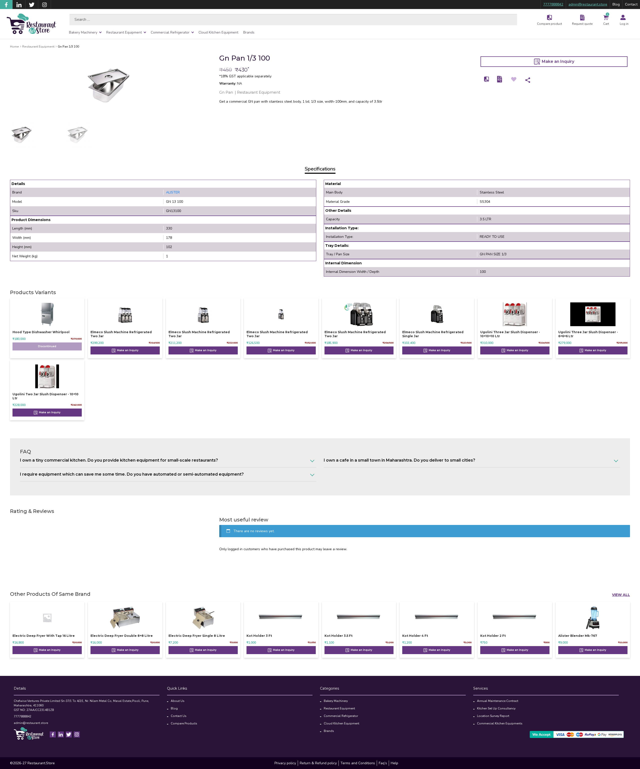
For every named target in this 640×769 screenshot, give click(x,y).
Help (394, 763)
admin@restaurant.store (587, 4)
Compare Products (184, 723)
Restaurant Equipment (124, 32)
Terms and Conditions (357, 763)
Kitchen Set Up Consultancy (496, 708)
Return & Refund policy (318, 763)
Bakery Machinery (83, 32)
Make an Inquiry (557, 61)
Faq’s (383, 763)
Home (14, 47)
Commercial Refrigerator (170, 32)
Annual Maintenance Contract (497, 701)
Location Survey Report (493, 716)
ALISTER (173, 192)
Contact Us (178, 716)
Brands (248, 32)
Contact (631, 4)
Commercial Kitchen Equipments (499, 723)
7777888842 (553, 4)
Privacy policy (285, 763)
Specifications (320, 168)
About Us (177, 701)
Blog (616, 4)
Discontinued (47, 346)
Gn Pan (226, 92)
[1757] (486, 79)
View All (621, 595)
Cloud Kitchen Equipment (218, 32)
